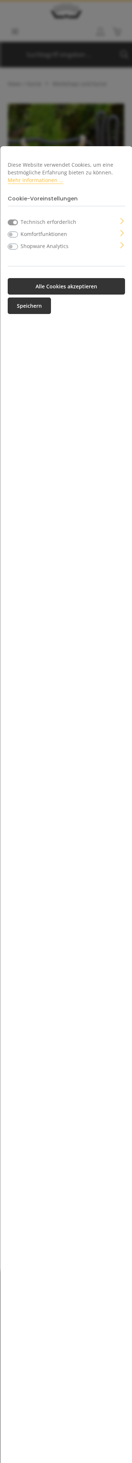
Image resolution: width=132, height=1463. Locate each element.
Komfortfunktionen (44, 233)
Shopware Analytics (45, 246)
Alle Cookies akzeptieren (66, 286)
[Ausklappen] (122, 220)
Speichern (29, 305)
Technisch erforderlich (48, 221)
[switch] (13, 234)
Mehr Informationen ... (35, 180)
